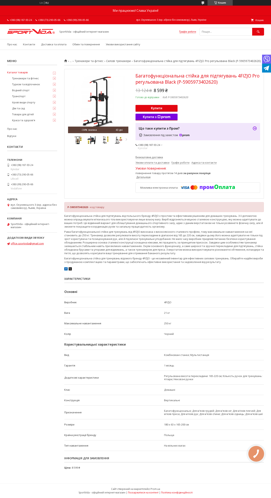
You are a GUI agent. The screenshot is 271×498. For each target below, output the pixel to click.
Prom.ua (155, 489)
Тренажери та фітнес (89, 61)
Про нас (12, 44)
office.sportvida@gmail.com (27, 243)
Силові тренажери (118, 61)
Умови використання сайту (123, 44)
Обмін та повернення (86, 44)
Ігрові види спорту (23, 102)
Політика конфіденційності (177, 492)
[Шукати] (258, 32)
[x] (70, 269)
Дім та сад (18, 108)
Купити (156, 108)
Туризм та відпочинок (26, 84)
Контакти (29, 44)
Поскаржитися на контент (143, 492)
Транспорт (19, 96)
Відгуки (11, 136)
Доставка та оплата (53, 44)
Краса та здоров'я (23, 120)
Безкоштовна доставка (149, 157)
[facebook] (66, 269)
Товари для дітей (23, 114)
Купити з (150, 117)
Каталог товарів (17, 72)
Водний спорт (21, 90)
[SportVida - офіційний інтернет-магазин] (31, 33)
